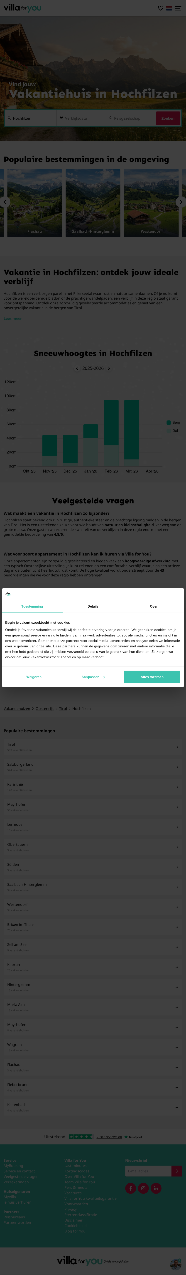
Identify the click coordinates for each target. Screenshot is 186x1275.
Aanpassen (90, 677)
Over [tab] (154, 606)
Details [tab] (93, 606)
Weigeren (34, 677)
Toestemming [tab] (32, 606)
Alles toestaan (152, 677)
